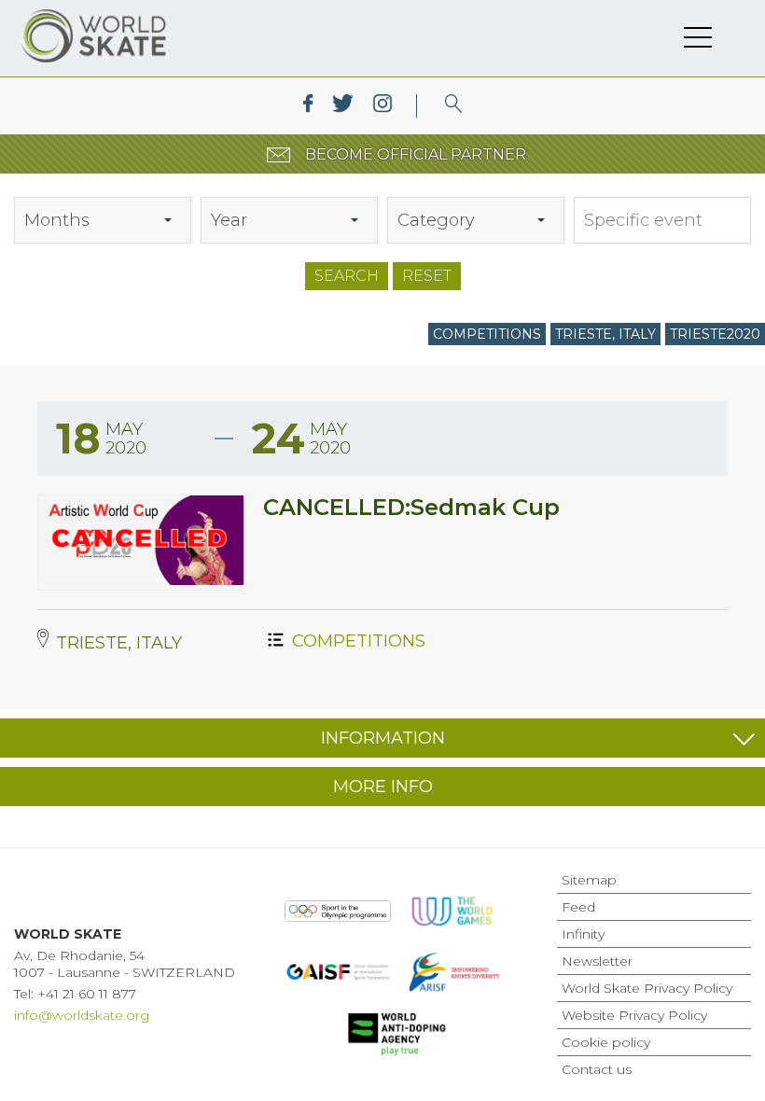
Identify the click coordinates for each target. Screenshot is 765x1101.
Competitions (487, 334)
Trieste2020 (715, 334)
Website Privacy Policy (634, 1015)
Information (383, 738)
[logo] (454, 106)
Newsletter (597, 961)
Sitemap (589, 879)
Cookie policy (606, 1042)
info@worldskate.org (81, 1015)
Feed (578, 907)
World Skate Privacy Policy (647, 988)
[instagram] (382, 106)
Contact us (597, 1069)
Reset (427, 276)
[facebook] (308, 106)
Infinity (583, 934)
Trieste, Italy (605, 334)
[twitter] (343, 106)
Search (346, 276)
